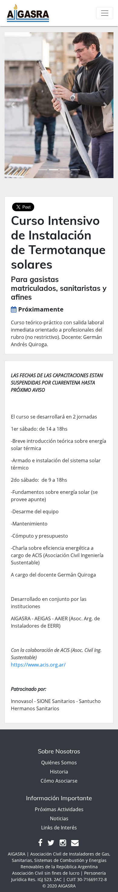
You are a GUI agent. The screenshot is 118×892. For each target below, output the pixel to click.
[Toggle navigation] (104, 13)
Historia (59, 771)
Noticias (59, 818)
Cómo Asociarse (59, 780)
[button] (13, 105)
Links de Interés (59, 827)
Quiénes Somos (59, 762)
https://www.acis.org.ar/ (38, 664)
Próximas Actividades (59, 809)
